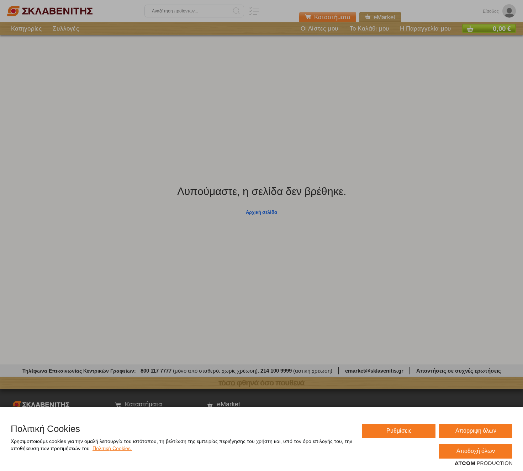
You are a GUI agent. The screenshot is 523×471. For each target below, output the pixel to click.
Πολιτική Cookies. (112, 448)
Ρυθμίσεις (399, 431)
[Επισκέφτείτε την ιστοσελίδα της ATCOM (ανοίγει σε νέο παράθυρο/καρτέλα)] (483, 463)
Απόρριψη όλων (475, 431)
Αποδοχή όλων (475, 451)
